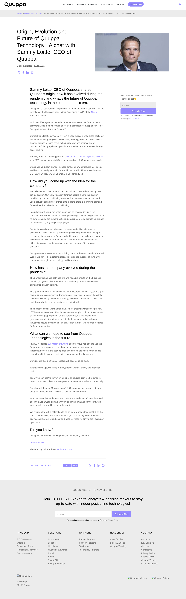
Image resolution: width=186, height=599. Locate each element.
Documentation (24, 553)
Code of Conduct (149, 564)
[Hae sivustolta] (180, 4)
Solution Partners (87, 543)
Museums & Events (57, 550)
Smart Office (54, 560)
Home (19, 13)
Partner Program (87, 539)
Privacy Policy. (134, 119)
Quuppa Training (118, 546)
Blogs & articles (32, 13)
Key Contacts (147, 543)
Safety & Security (56, 564)
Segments (67, 4)
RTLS (75, 465)
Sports (51, 557)
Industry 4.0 (54, 539)
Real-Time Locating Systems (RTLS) (85, 157)
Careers (145, 546)
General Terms (148, 560)
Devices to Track (25, 546)
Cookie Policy (147, 557)
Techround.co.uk (65, 449)
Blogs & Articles (117, 543)
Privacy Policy (148, 553)
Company (120, 4)
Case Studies (116, 539)
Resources (107, 4)
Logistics (52, 543)
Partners (93, 4)
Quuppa (67, 465)
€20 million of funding (58, 344)
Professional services (27, 550)
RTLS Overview (24, 539)
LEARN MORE (37, 443)
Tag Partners (85, 546)
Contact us (136, 4)
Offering (81, 4)
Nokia (94, 112)
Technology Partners (89, 550)
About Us (145, 539)
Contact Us (146, 550)
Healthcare (53, 546)
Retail (51, 553)
